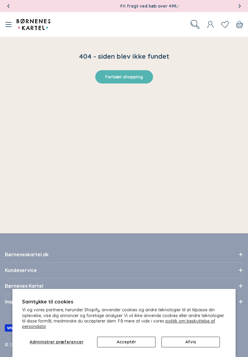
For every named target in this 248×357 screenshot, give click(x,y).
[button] (8, 6)
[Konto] (210, 24)
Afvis (190, 342)
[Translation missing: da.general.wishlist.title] (225, 24)
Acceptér (126, 342)
